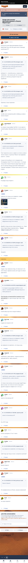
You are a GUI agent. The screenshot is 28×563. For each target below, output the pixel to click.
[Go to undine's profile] (2, 395)
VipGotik (6, 237)
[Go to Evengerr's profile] (3, 29)
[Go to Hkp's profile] (2, 177)
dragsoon (6, 57)
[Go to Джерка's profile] (2, 408)
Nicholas (6, 308)
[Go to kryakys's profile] (2, 442)
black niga (6, 319)
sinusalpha (6, 280)
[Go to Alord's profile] (2, 430)
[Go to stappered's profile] (2, 331)
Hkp (5, 177)
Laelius (5, 138)
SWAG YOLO (7, 461)
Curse (5, 86)
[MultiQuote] (2, 53)
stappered (6, 330)
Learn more (2, 2)
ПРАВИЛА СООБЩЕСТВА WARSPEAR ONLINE (11, 14)
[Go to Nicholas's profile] (2, 308)
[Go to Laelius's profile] (2, 139)
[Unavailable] (4, 200)
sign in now (7, 516)
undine (5, 394)
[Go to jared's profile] (2, 111)
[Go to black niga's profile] (2, 320)
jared (5, 110)
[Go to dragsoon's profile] (2, 57)
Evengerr (7, 29)
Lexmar (6, 212)
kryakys (6, 441)
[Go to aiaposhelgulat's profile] (2, 124)
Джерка (6, 407)
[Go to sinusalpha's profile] (2, 281)
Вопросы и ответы (17, 29)
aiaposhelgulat (7, 123)
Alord (5, 430)
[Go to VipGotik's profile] (2, 238)
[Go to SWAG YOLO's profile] (2, 462)
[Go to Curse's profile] (2, 87)
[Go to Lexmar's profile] (2, 212)
